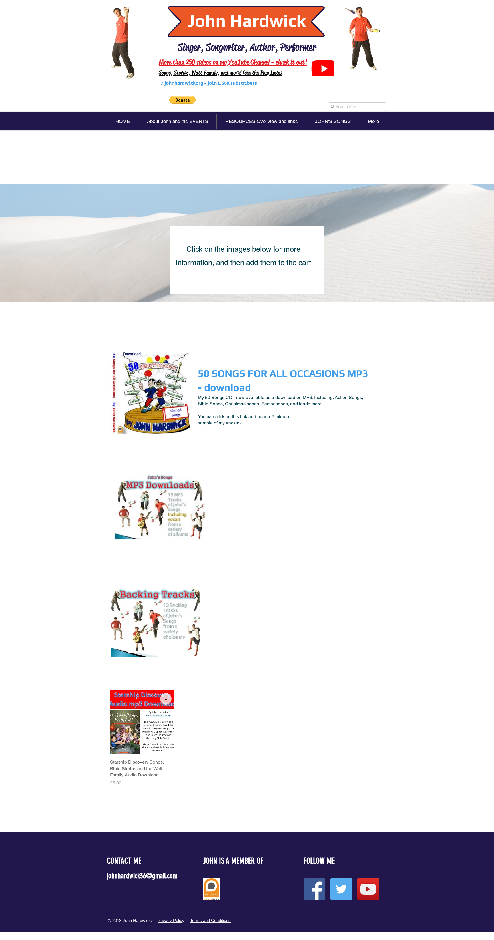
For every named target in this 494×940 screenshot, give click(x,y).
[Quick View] (142, 722)
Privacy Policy (171, 920)
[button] (182, 100)
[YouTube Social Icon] (368, 889)
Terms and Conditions (210, 920)
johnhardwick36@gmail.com (142, 875)
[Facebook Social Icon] (314, 889)
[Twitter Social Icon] (341, 889)
